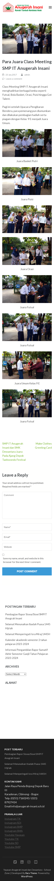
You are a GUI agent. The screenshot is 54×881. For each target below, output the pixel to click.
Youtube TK (11, 839)
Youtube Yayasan (14, 835)
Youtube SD (11, 843)
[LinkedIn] (22, 862)
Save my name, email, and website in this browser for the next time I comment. (23, 560)
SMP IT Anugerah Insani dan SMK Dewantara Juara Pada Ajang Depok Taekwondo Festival (14, 451)
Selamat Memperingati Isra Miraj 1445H (27, 634)
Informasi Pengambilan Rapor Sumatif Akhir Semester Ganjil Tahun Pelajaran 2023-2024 (26, 653)
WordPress (27, 876)
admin (27, 74)
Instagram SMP (13, 826)
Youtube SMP (12, 847)
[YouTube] (35, 862)
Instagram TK (12, 818)
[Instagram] (28, 862)
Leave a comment (14, 78)
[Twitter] (15, 862)
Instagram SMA (13, 830)
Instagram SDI (12, 822)
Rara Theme (31, 873)
